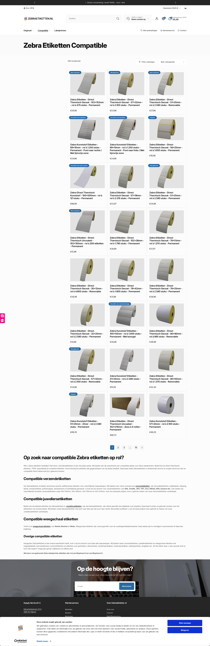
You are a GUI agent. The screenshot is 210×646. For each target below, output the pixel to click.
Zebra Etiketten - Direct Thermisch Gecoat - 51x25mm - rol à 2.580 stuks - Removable (165, 102)
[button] (28, 30)
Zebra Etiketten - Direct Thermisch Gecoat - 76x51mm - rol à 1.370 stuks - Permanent (165, 240)
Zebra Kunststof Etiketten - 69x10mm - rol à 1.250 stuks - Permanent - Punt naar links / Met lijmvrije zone (127, 148)
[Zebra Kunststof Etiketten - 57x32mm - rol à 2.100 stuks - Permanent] (166, 412)
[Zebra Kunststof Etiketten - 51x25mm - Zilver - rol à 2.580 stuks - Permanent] (87, 412)
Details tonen (42, 641)
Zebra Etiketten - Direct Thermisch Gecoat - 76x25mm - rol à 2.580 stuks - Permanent (165, 288)
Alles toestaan (185, 623)
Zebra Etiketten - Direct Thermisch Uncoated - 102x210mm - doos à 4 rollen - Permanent (125, 425)
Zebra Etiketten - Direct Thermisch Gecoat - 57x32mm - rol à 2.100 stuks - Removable (86, 379)
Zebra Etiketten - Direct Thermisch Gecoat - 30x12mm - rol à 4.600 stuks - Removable (86, 288)
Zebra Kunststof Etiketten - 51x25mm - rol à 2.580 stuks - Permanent (125, 379)
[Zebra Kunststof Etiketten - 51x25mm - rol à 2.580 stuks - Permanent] (127, 367)
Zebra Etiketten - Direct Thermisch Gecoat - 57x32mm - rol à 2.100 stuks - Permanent (126, 102)
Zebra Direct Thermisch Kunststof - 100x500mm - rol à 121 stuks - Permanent (86, 195)
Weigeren (185, 630)
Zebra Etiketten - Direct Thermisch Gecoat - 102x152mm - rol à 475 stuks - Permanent (87, 102)
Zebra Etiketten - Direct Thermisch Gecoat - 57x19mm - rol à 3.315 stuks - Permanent (126, 195)
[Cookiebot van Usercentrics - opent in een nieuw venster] (20, 641)
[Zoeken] (117, 18)
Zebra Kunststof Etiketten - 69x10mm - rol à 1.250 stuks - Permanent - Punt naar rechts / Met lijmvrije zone (86, 148)
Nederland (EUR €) (170, 8)
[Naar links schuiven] (34, 2)
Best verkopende (168, 62)
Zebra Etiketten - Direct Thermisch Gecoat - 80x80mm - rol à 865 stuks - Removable (166, 334)
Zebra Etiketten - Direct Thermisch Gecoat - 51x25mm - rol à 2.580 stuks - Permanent (165, 195)
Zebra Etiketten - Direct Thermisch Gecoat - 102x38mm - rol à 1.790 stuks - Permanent (127, 240)
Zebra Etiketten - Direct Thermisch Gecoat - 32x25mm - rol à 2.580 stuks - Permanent (86, 334)
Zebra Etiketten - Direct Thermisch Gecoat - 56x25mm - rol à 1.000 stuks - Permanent (165, 147)
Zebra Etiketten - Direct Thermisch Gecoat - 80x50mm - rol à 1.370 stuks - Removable (166, 379)
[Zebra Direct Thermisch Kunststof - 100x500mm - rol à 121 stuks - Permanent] (87, 183)
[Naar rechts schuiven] (175, 2)
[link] (29, 8)
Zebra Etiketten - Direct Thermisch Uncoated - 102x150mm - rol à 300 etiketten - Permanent (87, 242)
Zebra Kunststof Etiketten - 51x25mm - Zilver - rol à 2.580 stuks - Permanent (85, 424)
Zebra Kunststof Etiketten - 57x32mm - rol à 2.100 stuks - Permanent (164, 424)
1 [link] (112, 447)
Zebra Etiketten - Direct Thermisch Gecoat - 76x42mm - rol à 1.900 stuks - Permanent (126, 288)
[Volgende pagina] (142, 447)
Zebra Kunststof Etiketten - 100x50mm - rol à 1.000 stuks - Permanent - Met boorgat (126, 334)
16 (136, 447)
